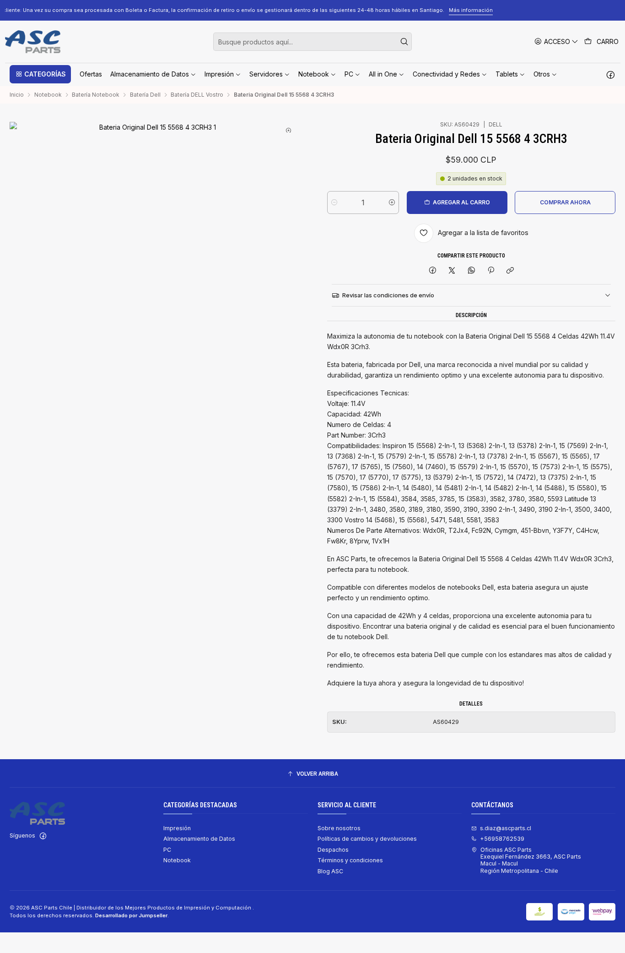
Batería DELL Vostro (197, 95)
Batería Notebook (95, 95)
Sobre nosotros (339, 828)
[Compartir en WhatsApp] (472, 271)
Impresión (177, 828)
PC (167, 849)
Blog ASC (330, 871)
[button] (40, 74)
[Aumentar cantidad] (392, 203)
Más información (553, 10)
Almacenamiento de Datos (199, 838)
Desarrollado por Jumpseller (131, 915)
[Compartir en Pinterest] (491, 271)
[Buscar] (404, 42)
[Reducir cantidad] (334, 203)
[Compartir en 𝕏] (452, 271)
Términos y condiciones (350, 860)
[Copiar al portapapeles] (510, 271)
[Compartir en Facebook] (432, 271)
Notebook (48, 95)
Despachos (333, 849)
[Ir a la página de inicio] (32, 41)
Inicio (17, 95)
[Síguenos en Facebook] (610, 74)
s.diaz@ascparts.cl (505, 828)
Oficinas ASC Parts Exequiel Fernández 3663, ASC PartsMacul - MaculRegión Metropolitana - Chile (530, 860)
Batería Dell (145, 95)
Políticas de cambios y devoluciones (367, 838)
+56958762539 (502, 838)
